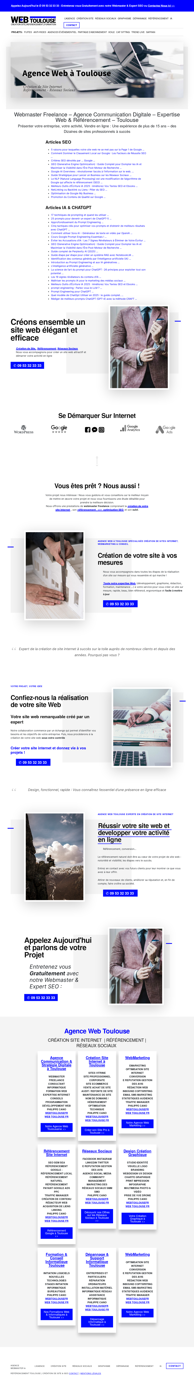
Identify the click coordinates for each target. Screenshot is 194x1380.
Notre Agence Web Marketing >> (137, 1123)
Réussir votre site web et (134, 825)
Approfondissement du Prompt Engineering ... (77, 222)
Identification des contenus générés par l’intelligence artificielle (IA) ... (91, 258)
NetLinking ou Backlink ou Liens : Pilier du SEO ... (79, 189)
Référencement (46, 348)
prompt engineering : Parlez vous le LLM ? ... (76, 287)
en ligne (109, 839)
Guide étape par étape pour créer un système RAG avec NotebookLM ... (92, 255)
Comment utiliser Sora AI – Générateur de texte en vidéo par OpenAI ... (91, 233)
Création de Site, (26, 348)
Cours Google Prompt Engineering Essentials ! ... (79, 236)
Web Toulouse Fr (57, 1116)
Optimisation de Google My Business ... (73, 193)
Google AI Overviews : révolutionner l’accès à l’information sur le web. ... (92, 171)
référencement (87, 509)
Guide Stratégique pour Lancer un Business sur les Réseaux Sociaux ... (91, 175)
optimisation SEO (113, 509)
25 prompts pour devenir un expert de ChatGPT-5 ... (81, 218)
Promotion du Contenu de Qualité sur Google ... (78, 196)
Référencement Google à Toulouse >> (56, 1233)
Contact (74, 1373)
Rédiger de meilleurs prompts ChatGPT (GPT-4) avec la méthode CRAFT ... (94, 298)
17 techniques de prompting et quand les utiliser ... (80, 214)
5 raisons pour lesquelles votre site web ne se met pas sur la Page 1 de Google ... (97, 149)
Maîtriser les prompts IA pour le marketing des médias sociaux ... (88, 280)
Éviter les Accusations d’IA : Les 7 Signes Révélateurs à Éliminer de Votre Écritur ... (98, 240)
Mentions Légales (90, 1373)
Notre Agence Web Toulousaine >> (56, 1127)
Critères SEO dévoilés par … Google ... (73, 160)
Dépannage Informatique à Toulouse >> (97, 1321)
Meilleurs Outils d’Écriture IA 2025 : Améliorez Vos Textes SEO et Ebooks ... (94, 186)
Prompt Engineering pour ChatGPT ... (72, 291)
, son (99, 509)
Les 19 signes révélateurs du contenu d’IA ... (76, 276)
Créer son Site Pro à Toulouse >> (97, 1131)
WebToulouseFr (56, 1113)
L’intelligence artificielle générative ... (72, 265)
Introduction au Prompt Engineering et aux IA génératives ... (85, 262)
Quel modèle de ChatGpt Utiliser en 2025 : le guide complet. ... (87, 295)
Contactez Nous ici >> (161, 6)
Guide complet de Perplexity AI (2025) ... (74, 251)
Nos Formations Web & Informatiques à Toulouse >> (56, 1314)
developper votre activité (133, 832)
